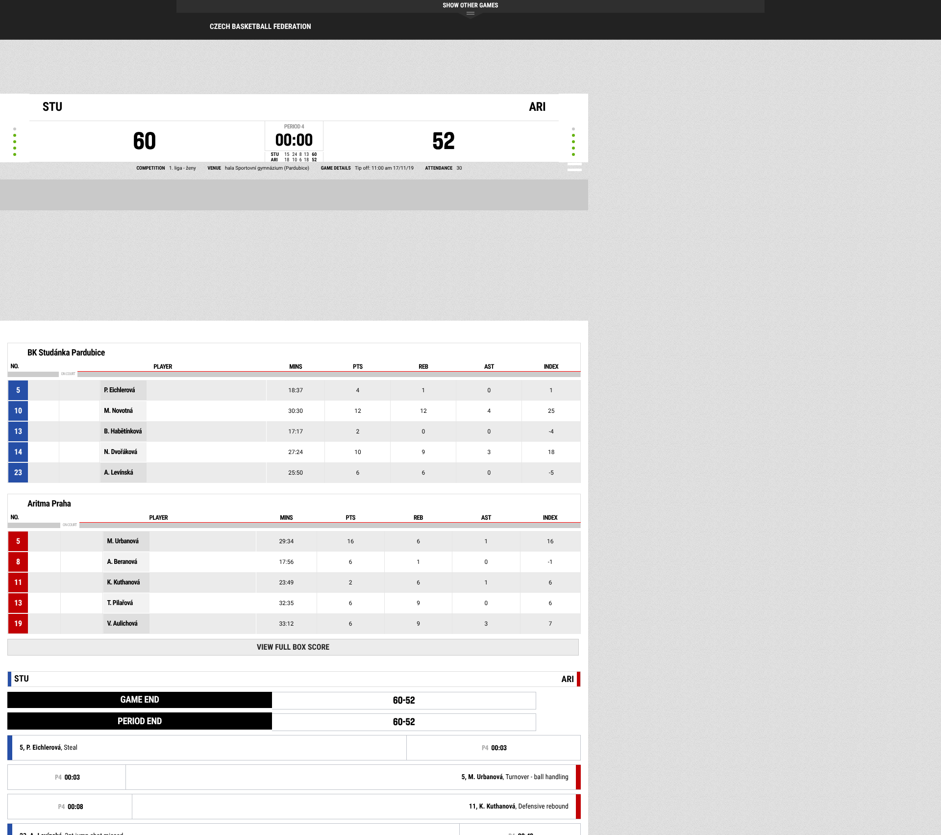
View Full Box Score (293, 647)
